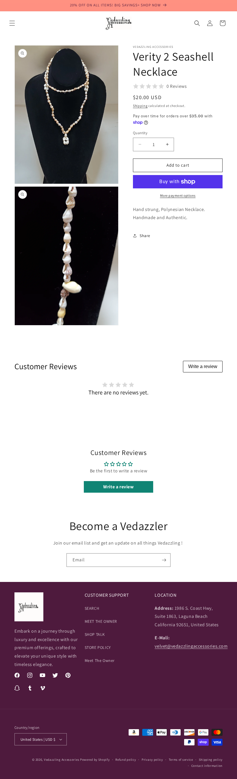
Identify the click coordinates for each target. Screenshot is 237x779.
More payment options (178, 195)
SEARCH (92, 608)
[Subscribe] (164, 560)
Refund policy (125, 760)
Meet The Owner (100, 660)
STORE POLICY (98, 647)
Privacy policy (152, 760)
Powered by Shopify (95, 760)
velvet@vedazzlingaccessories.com (191, 646)
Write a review (202, 366)
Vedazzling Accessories (61, 760)
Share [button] (145, 235)
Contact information (207, 766)
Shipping (140, 105)
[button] (12, 23)
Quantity (140, 132)
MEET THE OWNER (101, 621)
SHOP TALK (95, 634)
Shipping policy (211, 760)
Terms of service (181, 760)
